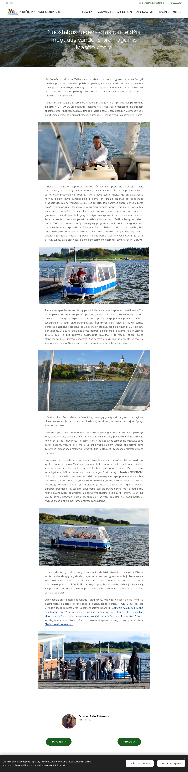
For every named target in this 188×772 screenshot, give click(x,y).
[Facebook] (7, 2)
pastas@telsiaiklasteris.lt (153, 2)
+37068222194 (176, 2)
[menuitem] (87, 12)
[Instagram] (11, 2)
